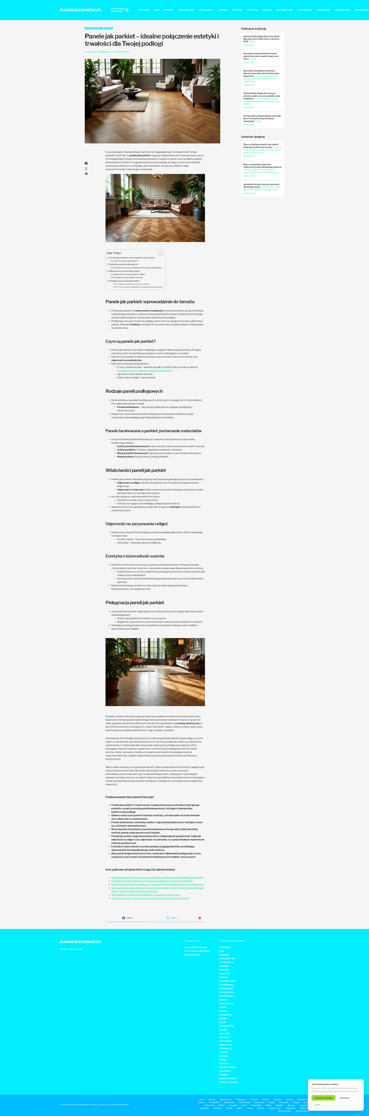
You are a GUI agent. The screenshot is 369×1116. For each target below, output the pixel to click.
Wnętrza (224, 1034)
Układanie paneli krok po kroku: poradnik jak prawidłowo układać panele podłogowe (157, 877)
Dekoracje (225, 1071)
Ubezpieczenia (227, 1067)
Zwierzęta (225, 1049)
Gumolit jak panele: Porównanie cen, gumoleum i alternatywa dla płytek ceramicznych (158, 884)
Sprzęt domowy (228, 1082)
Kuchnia (224, 1064)
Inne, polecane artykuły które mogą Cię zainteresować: (140, 287)
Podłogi (108, 28)
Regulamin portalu (196, 947)
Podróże (224, 970)
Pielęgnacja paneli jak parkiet (124, 281)
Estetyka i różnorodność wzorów (128, 277)
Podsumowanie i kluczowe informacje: (133, 284)
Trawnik (224, 966)
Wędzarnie (304, 1108)
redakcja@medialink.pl (119, 1104)
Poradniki (225, 947)
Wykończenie (227, 992)
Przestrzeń (226, 1004)
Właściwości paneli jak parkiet (124, 271)
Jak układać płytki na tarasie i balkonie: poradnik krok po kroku (145, 894)
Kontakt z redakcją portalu (71, 949)
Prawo (223, 1060)
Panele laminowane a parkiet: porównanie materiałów (138, 267)
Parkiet (98, 28)
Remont (223, 977)
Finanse (223, 1075)
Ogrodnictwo (227, 959)
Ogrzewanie (226, 989)
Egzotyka (224, 974)
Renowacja (225, 1015)
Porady (223, 1052)
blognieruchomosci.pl (81, 10)
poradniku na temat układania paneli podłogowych (144, 370)
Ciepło (223, 1011)
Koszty (223, 1000)
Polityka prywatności (198, 951)
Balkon (223, 1056)
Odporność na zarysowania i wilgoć (129, 274)
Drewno (89, 28)
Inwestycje (225, 1045)
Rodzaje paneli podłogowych (123, 264)
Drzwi (222, 1022)
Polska (223, 1030)
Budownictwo (227, 981)
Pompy (223, 1007)
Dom (221, 951)
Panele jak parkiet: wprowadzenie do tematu (132, 257)
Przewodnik (226, 1026)
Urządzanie (226, 996)
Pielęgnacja (226, 962)
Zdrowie (224, 955)
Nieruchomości (228, 1079)
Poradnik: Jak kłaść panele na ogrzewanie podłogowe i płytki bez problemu (152, 881)
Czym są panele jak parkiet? (126, 261)
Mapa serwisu (192, 955)
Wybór (223, 1019)
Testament (225, 1041)
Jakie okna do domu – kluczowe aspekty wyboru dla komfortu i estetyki (150, 898)
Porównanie (226, 985)
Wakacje (224, 1037)
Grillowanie (290, 1108)
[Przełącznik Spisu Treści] (159, 253)
